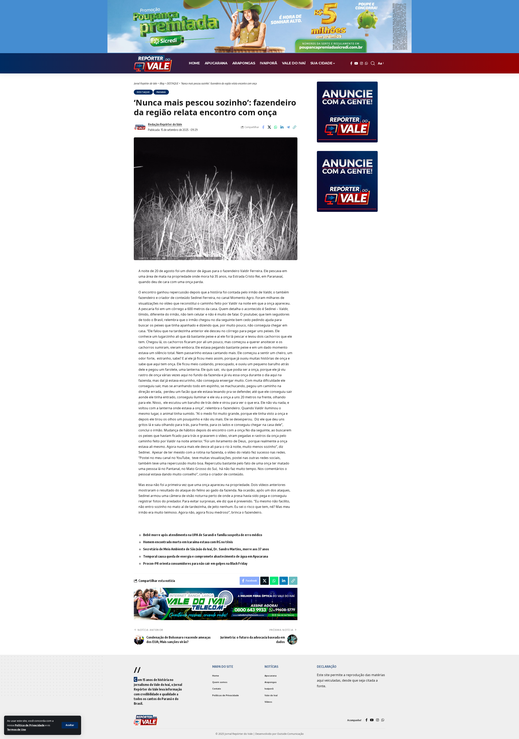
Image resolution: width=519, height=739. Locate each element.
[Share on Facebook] (263, 127)
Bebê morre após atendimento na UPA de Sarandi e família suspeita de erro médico (202, 535)
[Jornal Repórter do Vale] (153, 63)
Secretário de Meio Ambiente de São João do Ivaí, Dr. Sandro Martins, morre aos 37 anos (206, 549)
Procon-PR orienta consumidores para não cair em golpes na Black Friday (195, 563)
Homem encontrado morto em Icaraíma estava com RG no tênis (188, 542)
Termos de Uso (16, 729)
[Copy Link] (294, 127)
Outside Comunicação (290, 734)
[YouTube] (356, 63)
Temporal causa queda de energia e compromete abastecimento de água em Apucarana (205, 556)
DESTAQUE (143, 92)
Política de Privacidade (30, 725)
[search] (373, 63)
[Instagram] (361, 63)
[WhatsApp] (366, 63)
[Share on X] (269, 127)
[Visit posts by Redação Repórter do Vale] (140, 127)
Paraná (161, 92)
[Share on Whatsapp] (276, 127)
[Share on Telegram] (288, 127)
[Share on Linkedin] (282, 127)
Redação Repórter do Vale (165, 124)
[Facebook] (351, 63)
